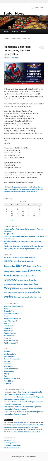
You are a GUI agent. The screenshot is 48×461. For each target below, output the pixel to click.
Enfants (15, 189)
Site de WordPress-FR (11, 448)
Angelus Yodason (10, 354)
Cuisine (30, 261)
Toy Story (34, 297)
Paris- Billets (8, 381)
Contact (23, 32)
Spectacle (17, 297)
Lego (26, 283)
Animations (33, 187)
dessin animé (9, 266)
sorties (8, 296)
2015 (9, 257)
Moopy (36, 284)
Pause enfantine (9, 340)
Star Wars (25, 297)
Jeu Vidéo (20, 280)
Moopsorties (16, 187)
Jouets (32, 280)
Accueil (6, 32)
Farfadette (7, 364)
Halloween (27, 276)
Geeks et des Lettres (11, 368)
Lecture (20, 283)
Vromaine (7, 406)
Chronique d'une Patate (12, 306)
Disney (40, 187)
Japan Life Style (9, 321)
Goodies (21, 276)
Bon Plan (31, 257)
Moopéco (7, 328)
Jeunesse (25, 189)
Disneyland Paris (33, 266)
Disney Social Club (11, 271)
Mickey (31, 284)
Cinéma (8, 261)
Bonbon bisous (14, 13)
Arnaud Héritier (9, 356)
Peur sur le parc (22, 292)
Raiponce (31, 292)
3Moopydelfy (19, 422)
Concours (23, 261)
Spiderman (39, 189)
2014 (5, 258)
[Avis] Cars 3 (8, 234)
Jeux (26, 280)
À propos (15, 32)
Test (29, 297)
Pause (6, 338)
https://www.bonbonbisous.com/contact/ (27, 432)
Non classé (8, 335)
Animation (22, 257)
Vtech (39, 297)
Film (20, 189)
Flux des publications (11, 443)
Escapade (7, 311)
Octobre (22, 289)
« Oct (11, 220)
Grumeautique (9, 371)
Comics (15, 261)
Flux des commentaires (12, 445)
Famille (8, 275)
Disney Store (8, 189)
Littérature (7, 326)
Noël (17, 289)
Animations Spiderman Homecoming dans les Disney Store (17, 50)
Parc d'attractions (10, 292)
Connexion (7, 440)
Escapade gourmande (11, 313)
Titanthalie (7, 383)
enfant (25, 271)
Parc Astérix (35, 288)
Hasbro (34, 276)
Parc (26, 289)
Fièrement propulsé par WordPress (24, 457)
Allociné (7, 351)
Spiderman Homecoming (12, 191)
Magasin (32, 189)
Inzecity (6, 373)
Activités (15, 257)
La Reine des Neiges (10, 284)
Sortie (37, 292)
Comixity (7, 361)
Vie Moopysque (9, 343)
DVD (21, 271)
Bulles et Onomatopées (12, 359)
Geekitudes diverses (11, 318)
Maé (5, 376)
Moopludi (7, 330)
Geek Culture (8, 366)
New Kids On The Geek (12, 378)
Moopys (10, 288)
